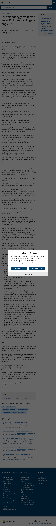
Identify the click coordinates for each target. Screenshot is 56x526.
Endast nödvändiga (37, 268)
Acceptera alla (18, 268)
